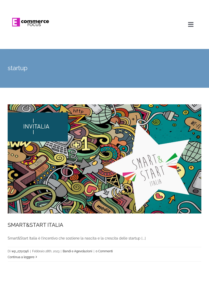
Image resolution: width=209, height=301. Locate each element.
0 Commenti (104, 251)
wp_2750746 (20, 251)
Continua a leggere (21, 257)
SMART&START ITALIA (35, 225)
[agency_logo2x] (30, 6)
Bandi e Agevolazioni (77, 251)
